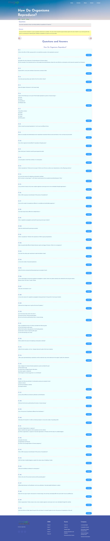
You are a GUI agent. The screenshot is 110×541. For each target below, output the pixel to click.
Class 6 (48, 524)
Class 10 (23, 19)
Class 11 (66, 524)
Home (71, 2)
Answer (89, 65)
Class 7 (48, 527)
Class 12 (66, 527)
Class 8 (48, 529)
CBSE (19, 19)
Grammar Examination (85, 536)
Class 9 (48, 531)
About (85, 2)
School (91, 2)
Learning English (84, 524)
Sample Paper (67, 529)
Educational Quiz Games (69, 535)
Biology (27, 19)
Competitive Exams (85, 527)
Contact (98, 2)
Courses (78, 2)
